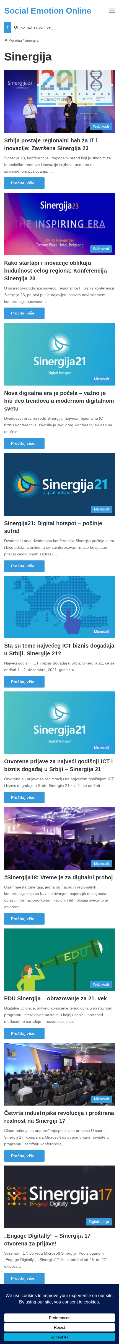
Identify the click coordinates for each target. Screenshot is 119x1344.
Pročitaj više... (24, 183)
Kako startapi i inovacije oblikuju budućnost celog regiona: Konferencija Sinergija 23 (55, 270)
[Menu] (112, 13)
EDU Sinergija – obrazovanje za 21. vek (55, 998)
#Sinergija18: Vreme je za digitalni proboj (58, 877)
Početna (14, 40)
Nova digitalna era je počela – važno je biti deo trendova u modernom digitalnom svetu (59, 401)
